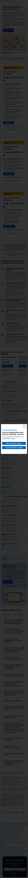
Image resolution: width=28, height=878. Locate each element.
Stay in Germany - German (14, 443)
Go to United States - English (14, 447)
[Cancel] (24, 426)
